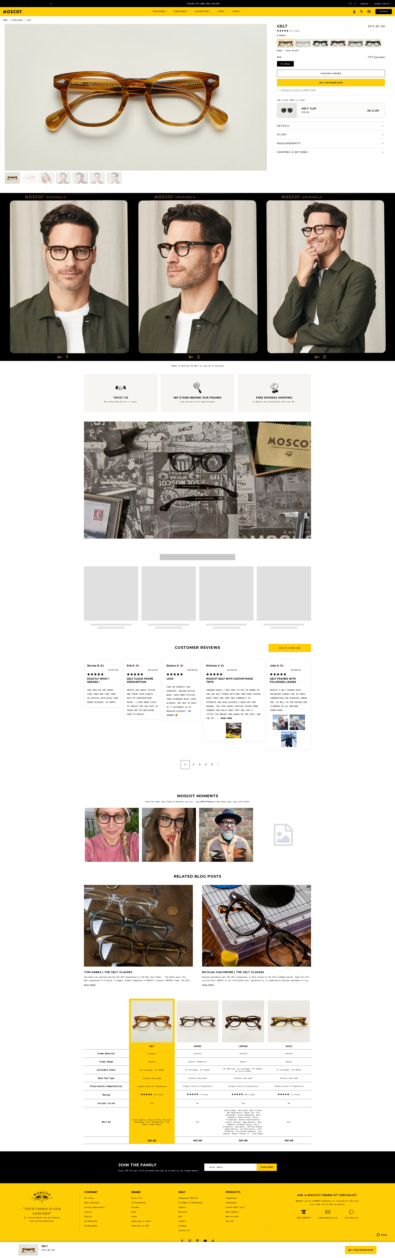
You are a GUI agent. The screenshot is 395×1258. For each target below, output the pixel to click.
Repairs (182, 1207)
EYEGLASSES (17, 20)
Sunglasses (231, 1202)
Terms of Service (238, 1253)
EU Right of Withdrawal (190, 1202)
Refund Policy (219, 1253)
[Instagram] (189, 1240)
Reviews (135, 1207)
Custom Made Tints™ (235, 1207)
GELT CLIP (308, 108)
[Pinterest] (197, 1240)
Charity (88, 1216)
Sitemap (182, 1225)
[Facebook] (182, 1240)
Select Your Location (261, 1253)
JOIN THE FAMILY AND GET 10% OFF (146, 3)
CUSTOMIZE (383, 11)
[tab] (12, 178)
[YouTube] (205, 1240)
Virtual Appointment (94, 1207)
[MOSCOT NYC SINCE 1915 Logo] (12, 11)
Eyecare (88, 1212)
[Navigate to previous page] (177, 764)
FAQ (180, 1216)
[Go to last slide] (51, 3)
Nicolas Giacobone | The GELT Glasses (233, 972)
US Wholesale (90, 1225)
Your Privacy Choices (164, 1253)
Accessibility (186, 1253)
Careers (182, 1221)
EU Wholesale (90, 1221)
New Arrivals (232, 1216)
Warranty (183, 1212)
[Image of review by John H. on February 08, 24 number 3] (289, 739)
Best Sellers (232, 1212)
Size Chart (379, 57)
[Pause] (350, 3)
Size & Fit (136, 1198)
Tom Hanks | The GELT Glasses (108, 972)
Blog (133, 1212)
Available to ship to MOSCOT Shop (298, 90)
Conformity (202, 1253)
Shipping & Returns (188, 1198)
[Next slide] (355, 3)
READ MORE (90, 985)
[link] (288, 31)
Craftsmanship (138, 1202)
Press (134, 1216)
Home (5, 20)
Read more (226, 718)
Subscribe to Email (141, 1221)
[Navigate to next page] (218, 764)
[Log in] (354, 11)
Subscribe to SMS (140, 1225)
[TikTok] (213, 1240)
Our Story (89, 1198)
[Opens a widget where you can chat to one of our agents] (382, 1251)
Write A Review (290, 648)
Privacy (139, 1253)
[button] (361, 11)
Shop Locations (91, 1202)
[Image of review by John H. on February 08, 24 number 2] (297, 722)
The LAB (229, 1221)
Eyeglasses (231, 1198)
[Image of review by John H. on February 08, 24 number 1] (280, 722)
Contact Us (184, 1230)
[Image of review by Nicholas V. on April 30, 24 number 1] (233, 730)
